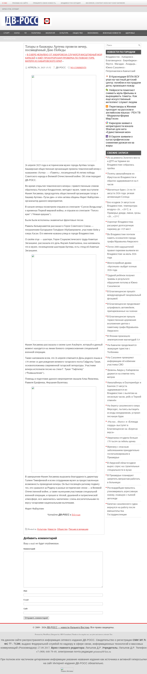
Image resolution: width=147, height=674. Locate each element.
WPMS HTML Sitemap (10, 9)
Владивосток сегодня (71, 3)
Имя (25, 591)
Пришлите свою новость (44, 3)
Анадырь (130, 63)
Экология (50, 33)
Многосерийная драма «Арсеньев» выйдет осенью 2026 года (122, 266)
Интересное (10, 39)
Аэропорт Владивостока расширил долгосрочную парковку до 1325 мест (120, 225)
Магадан (119, 63)
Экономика (92, 33)
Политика (36, 33)
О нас (4, 3)
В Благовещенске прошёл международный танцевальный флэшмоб (124, 295)
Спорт (6, 33)
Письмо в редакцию (78, 529)
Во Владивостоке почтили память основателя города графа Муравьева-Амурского (122, 238)
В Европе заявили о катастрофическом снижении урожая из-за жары (120, 141)
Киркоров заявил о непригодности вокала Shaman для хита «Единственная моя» (119, 128)
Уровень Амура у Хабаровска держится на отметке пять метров (123, 373)
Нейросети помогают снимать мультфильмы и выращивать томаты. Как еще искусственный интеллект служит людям (121, 96)
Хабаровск (127, 56)
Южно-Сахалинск (115, 67)
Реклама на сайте (20, 3)
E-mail (26, 600)
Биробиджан (130, 60)
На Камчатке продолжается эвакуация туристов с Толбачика (122, 348)
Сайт (26, 608)
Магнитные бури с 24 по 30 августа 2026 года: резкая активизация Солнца (121, 193)
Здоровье (130, 33)
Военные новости (112, 33)
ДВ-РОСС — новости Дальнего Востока (68, 627)
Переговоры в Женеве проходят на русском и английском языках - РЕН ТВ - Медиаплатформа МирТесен (123, 112)
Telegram (76, 514)
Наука (17, 33)
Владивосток (113, 56)
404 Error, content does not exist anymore (105, 3)
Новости (52, 529)
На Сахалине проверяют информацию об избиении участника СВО (121, 361)
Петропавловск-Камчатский (120, 71)
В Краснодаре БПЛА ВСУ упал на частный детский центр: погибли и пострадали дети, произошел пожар (123, 81)
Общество (78, 33)
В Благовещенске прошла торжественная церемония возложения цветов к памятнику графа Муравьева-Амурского (123, 323)
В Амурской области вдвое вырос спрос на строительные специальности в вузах (123, 466)
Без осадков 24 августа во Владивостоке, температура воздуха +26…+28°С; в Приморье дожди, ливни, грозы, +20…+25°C (124, 209)
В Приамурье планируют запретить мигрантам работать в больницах (123, 479)
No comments (78, 67)
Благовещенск (113, 60)
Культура (64, 33)
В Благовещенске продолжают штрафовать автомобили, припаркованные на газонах (123, 307)
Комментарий (29, 549)
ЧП (25, 33)
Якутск (109, 63)
